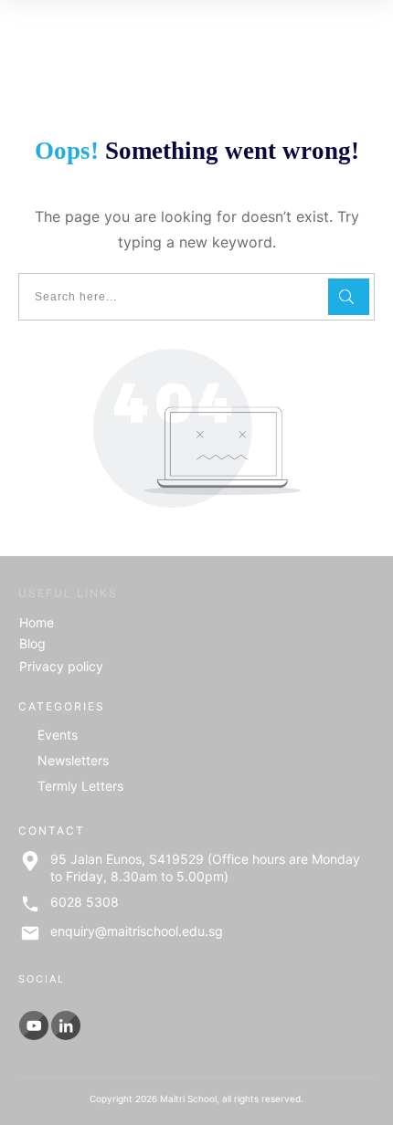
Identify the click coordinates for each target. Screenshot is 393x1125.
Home (36, 622)
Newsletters (73, 760)
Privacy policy (61, 666)
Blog (32, 643)
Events (57, 734)
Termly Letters (80, 786)
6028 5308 (84, 901)
